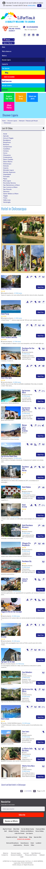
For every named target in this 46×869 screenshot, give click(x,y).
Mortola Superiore (9, 172)
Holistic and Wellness (27, 831)
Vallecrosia (6, 200)
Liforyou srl (20, 865)
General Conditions (16, 855)
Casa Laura (25, 731)
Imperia (5, 168)
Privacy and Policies (31, 855)
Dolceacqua (7, 123)
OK (39, 5)
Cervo (5, 153)
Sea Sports (29, 833)
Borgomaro (7, 142)
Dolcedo (6, 166)
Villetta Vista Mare (28, 766)
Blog (30, 837)
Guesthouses (25, 843)
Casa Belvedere (27, 672)
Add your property (7, 85)
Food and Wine (40, 829)
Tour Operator (6, 68)
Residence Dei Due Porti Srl (28, 349)
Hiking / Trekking (14, 831)
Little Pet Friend (19, 833)
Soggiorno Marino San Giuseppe (11, 611)
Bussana (6, 144)
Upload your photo (32, 97)
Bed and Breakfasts (12, 843)
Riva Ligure (7, 181)
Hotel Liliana (5, 718)
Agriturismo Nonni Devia (9, 456)
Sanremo (6, 191)
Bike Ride (16, 829)
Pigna (5, 179)
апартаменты (17, 845)
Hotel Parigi (5, 314)
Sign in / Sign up (8, 43)
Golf (5, 831)
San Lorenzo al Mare (10, 187)
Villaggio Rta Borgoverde (26, 544)
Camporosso (7, 146)
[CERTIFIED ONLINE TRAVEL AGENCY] (5, 28)
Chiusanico (7, 155)
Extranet (5, 90)
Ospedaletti (7, 174)
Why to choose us (6, 51)
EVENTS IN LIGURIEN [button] (9, 77)
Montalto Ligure (8, 170)
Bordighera (7, 140)
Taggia (5, 196)
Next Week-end (35, 853)
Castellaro (6, 149)
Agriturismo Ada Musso (27, 690)
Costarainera (7, 157)
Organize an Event (11, 837)
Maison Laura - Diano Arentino (25, 428)
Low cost (26, 853)
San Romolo (7, 189)
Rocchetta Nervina (9, 183)
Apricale (6, 136)
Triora (5, 198)
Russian (8, 39)
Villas (32, 845)
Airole (5, 134)
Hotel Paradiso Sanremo (9, 337)
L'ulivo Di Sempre (25, 580)
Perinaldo (6, 176)
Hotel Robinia (26, 487)
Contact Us (5, 64)
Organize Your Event (9, 97)
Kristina (3, 636)
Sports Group (21, 97)
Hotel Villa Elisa (6, 288)
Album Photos (9, 106)
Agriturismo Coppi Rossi (26, 409)
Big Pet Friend (7, 829)
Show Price (40, 287)
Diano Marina (7, 161)
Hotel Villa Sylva (6, 378)
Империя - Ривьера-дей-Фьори (28, 121)
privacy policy (31, 5)
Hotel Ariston (24, 505)
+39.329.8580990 (32, 27)
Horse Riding (39, 831)
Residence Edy (26, 561)
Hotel (32, 843)
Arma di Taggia (8, 138)
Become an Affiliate (11, 821)
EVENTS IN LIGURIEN (23, 839)
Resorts (26, 845)
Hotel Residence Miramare (27, 526)
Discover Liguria (6, 60)
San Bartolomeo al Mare (11, 185)
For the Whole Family (27, 829)
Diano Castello (8, 159)
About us (4, 55)
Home (3, 47)
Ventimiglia (6, 202)
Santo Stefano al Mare (10, 193)
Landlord (38, 843)
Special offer (38, 837)
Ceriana (6, 151)
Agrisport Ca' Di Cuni (8, 661)
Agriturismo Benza (26, 391)
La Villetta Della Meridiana (27, 749)
